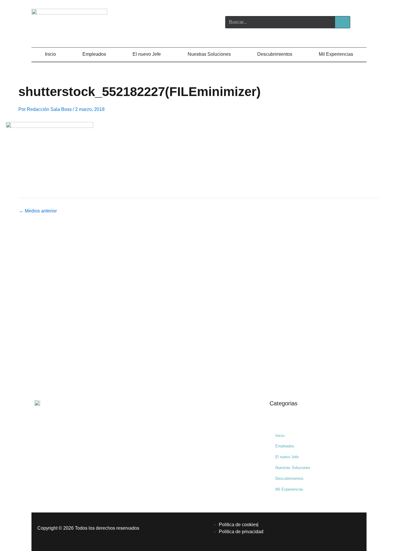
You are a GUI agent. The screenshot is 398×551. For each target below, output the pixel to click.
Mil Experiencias (336, 54)
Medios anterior (38, 211)
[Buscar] (342, 22)
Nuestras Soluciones (209, 54)
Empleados (94, 54)
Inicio (50, 54)
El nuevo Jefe (147, 54)
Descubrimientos (274, 54)
